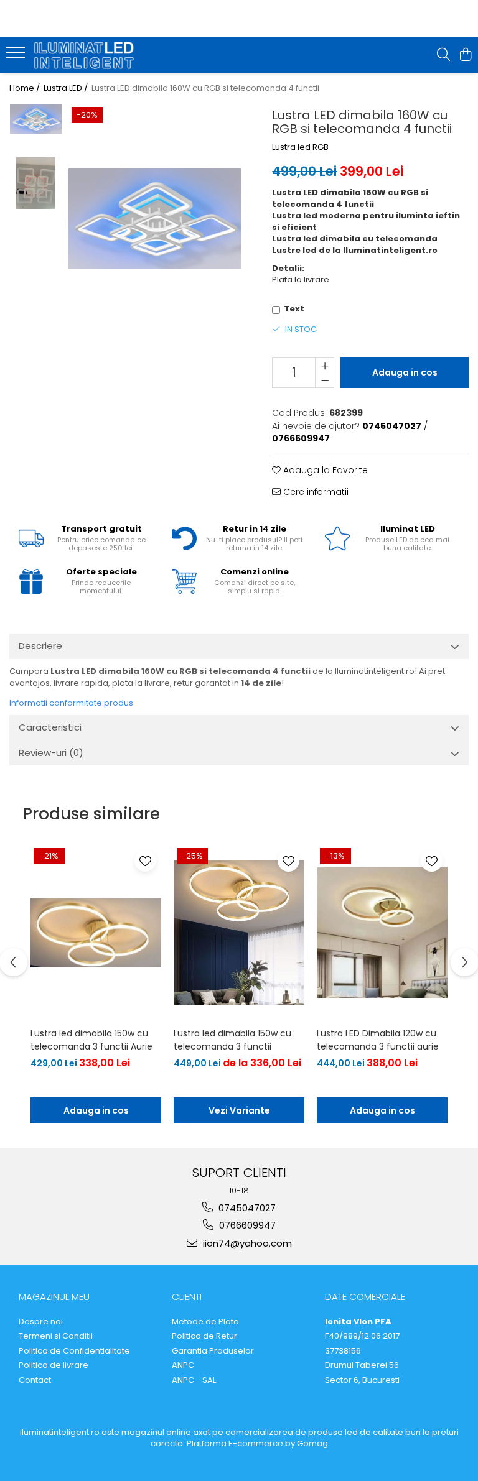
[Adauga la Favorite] (145, 861)
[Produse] (17, 56)
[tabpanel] (154, 218)
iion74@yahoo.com (246, 1243)
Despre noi (41, 1321)
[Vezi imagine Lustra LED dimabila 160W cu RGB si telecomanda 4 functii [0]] (36, 119)
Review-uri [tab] (51, 752)
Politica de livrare (53, 1365)
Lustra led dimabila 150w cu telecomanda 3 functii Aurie (91, 1040)
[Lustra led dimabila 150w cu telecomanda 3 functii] (239, 933)
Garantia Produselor (213, 1351)
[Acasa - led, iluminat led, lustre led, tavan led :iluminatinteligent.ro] (84, 55)
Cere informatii (315, 492)
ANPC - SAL (194, 1380)
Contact (35, 1380)
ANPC (183, 1365)
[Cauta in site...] (443, 55)
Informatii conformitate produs (71, 703)
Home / (25, 88)
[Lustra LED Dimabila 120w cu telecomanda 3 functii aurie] (382, 933)
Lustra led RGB (300, 147)
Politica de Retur (204, 1336)
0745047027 (246, 1207)
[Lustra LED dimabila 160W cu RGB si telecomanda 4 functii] (154, 218)
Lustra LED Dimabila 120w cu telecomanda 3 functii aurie (378, 1040)
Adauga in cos (405, 372)
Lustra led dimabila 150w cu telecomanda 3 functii (232, 1040)
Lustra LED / (67, 88)
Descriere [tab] (40, 645)
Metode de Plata (205, 1321)
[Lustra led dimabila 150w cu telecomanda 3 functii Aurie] (95, 933)
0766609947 (246, 1225)
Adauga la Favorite (324, 470)
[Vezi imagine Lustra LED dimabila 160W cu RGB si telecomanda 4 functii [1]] (36, 183)
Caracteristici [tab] (50, 727)
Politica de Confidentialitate (74, 1351)
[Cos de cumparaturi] (465, 55)
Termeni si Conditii (56, 1336)
